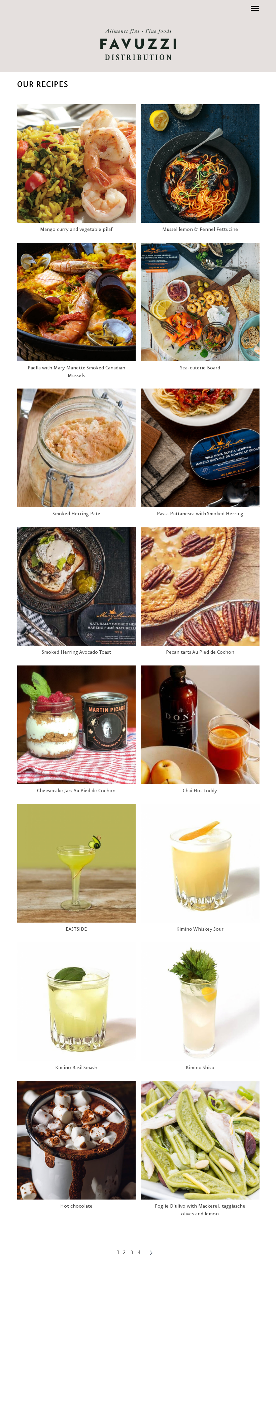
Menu (253, 5)
